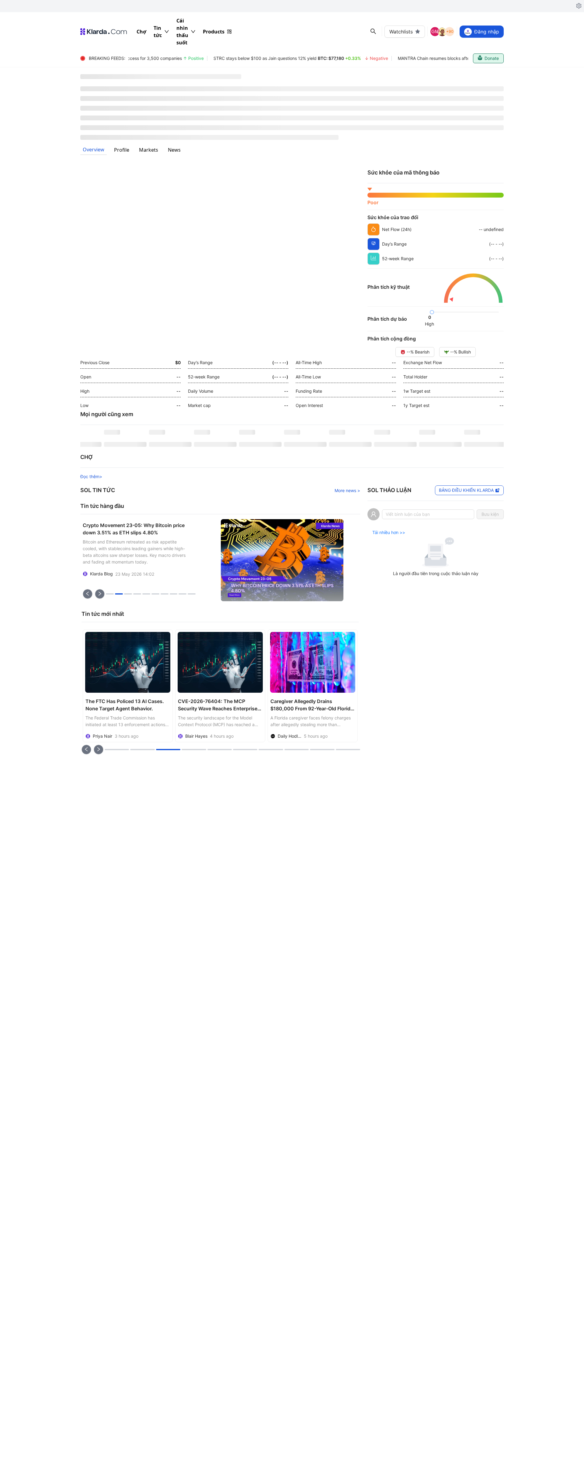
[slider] (431, 312)
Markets (148, 150)
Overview (93, 149)
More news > (347, 490)
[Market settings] (579, 6)
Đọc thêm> (91, 476)
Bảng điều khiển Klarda (466, 490)
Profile (121, 150)
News (174, 150)
